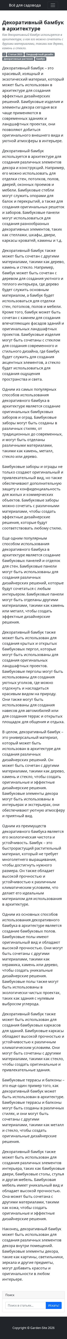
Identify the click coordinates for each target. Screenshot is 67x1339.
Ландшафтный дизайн (39, 54)
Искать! (53, 1305)
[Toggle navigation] (53, 5)
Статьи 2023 (15, 54)
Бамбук (40, 58)
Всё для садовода (25, 5)
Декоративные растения (18, 58)
